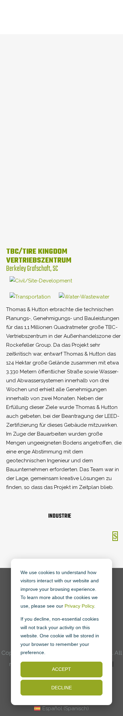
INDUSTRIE (59, 516)
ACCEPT (61, 669)
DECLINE (61, 687)
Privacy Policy (79, 606)
